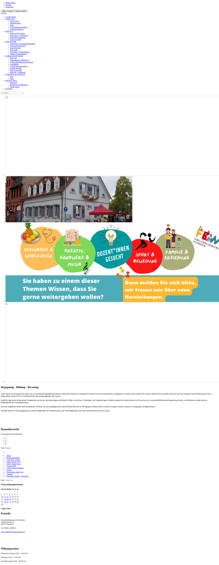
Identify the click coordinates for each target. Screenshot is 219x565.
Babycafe (13, 58)
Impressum (9, 7)
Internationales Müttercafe (19, 60)
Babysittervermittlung (18, 38)
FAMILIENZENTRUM (14, 56)
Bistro (8, 456)
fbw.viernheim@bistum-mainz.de (13, 532)
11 (5, 497)
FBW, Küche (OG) (13, 462)
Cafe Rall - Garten (12, 460)
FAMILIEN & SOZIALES (15, 74)
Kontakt (8, 5)
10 (2, 497)
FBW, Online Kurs (13, 464)
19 (7, 499)
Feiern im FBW (15, 40)
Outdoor (9, 474)
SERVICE (9, 31)
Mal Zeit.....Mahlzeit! (17, 72)
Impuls (8, 470)
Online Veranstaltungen (18, 54)
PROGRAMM (10, 42)
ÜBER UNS (10, 19)
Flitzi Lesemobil (16, 70)
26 (7, 502)
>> (12, 480)
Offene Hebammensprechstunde (21, 62)
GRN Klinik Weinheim (14, 468)
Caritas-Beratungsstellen (18, 27)
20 (10, 499)
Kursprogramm (15, 48)
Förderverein (14, 87)
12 (7, 497)
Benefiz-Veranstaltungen (19, 85)
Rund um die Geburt (17, 33)
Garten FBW (10, 466)
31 (2, 504)
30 (18, 502)
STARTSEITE (10, 17)
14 (13, 497)
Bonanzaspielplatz (12, 458)
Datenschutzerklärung (18, 46)
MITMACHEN (11, 81)
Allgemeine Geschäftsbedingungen (22, 44)
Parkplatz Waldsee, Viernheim (17, 476)
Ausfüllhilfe (14, 64)
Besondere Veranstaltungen (20, 52)
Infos (12, 25)
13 (10, 497)
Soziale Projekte (16, 68)
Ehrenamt (13, 83)
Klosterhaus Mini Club (14, 472)
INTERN (8, 89)
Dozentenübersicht (16, 29)
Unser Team (14, 21)
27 (10, 502)
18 (5, 499)
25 (5, 502)
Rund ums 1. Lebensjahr (19, 35)
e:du (11, 77)
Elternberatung (15, 23)
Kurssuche (14, 50)
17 (2, 499)
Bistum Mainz (10, 3)
